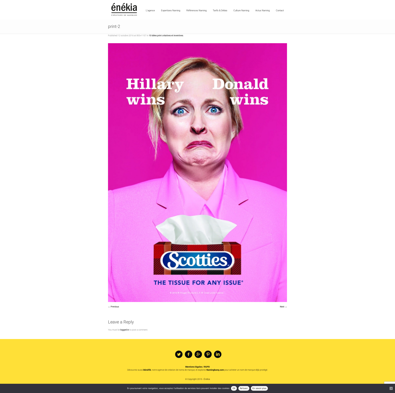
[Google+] (198, 354)
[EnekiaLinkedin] (218, 354)
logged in (124, 330)
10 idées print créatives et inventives (166, 35)
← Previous (113, 306)
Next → (283, 306)
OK (234, 388)
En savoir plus (259, 388)
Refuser (244, 388)
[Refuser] (391, 388)
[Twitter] (179, 354)
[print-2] (197, 172)
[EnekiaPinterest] (208, 354)
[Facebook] (188, 354)
